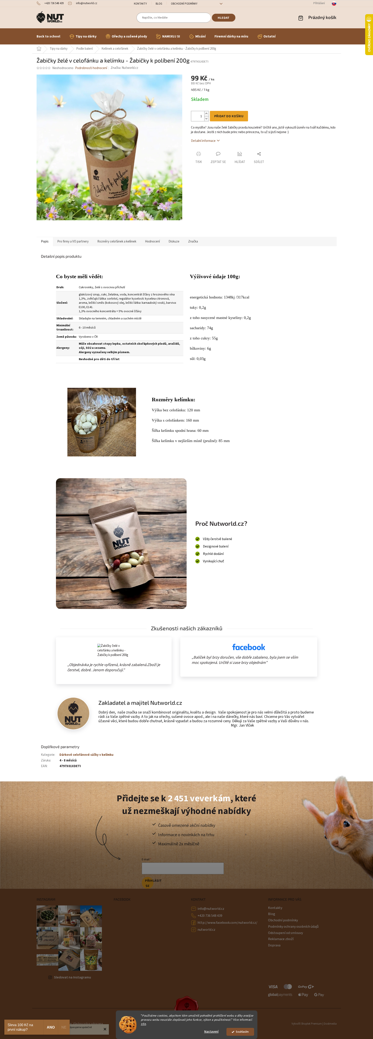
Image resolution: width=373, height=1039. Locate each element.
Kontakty (140, 4)
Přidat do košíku (229, 116)
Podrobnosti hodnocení (91, 68)
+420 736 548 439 (209, 915)
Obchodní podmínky (184, 4)
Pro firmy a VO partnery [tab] (73, 241)
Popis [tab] (45, 241)
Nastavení (211, 1031)
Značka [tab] (193, 241)
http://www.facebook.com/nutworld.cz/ (227, 922)
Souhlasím (242, 1032)
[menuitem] (48, 36)
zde (143, 1024)
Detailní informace (203, 141)
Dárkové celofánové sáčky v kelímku (86, 755)
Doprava (274, 945)
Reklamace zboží (281, 939)
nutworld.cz (206, 929)
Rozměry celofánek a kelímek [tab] (116, 241)
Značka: (124, 68)
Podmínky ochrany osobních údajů (293, 926)
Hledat (224, 17)
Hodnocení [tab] (152, 241)
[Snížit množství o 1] (206, 118)
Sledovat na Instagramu (72, 977)
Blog (159, 4)
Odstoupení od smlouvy (285, 933)
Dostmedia (330, 1024)
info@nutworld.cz (210, 908)
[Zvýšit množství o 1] (206, 113)
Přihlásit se (149, 883)
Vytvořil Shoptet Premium (307, 1024)
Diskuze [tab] (174, 241)
